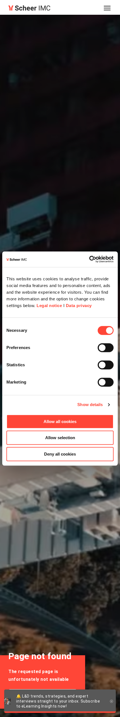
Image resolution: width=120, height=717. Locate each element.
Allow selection (60, 437)
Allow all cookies (60, 421)
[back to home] (29, 8)
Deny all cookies (60, 454)
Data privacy (79, 305)
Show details (90, 404)
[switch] (106, 347)
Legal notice (49, 305)
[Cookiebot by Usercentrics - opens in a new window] (89, 259)
